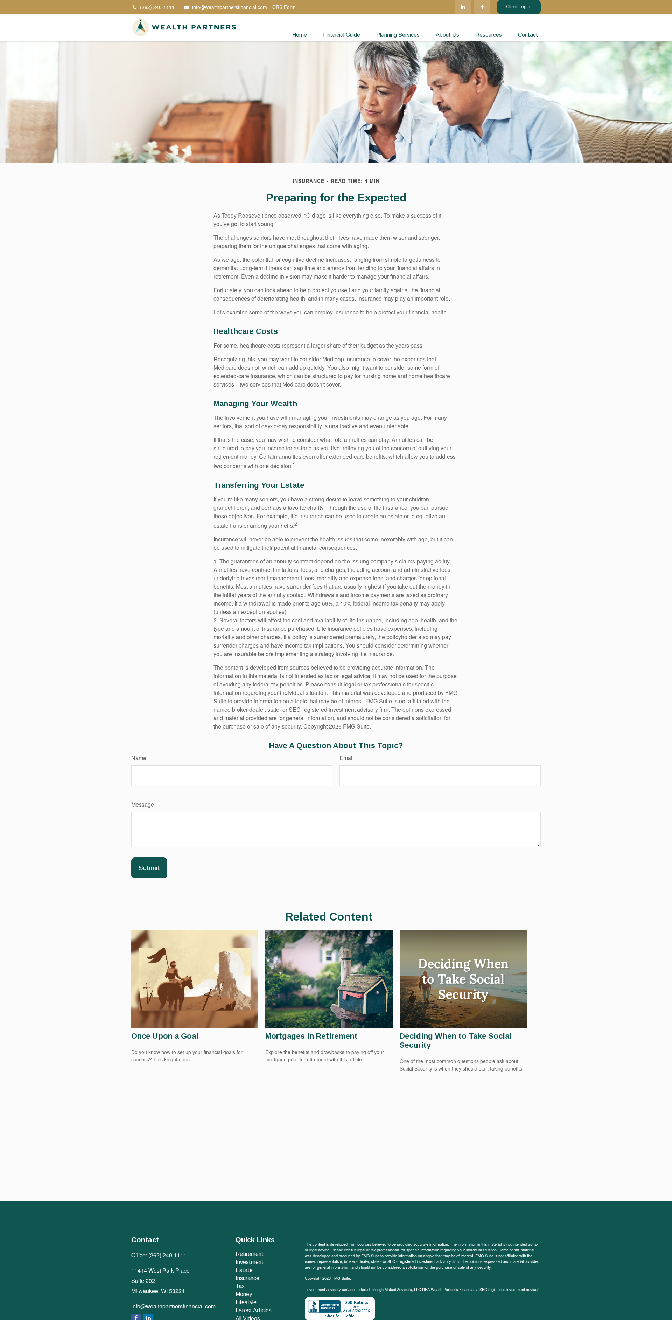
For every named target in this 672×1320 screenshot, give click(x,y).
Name (138, 758)
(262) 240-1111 (157, 7)
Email (347, 758)
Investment (250, 1262)
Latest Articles (254, 1310)
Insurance (247, 1278)
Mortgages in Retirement (311, 1036)
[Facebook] (482, 7)
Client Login (519, 6)
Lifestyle (246, 1302)
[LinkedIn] (463, 7)
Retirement (250, 1254)
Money (244, 1294)
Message (142, 804)
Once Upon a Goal (164, 1036)
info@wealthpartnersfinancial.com (229, 7)
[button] (299, 35)
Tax (240, 1286)
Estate (244, 1270)
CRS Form (284, 7)
